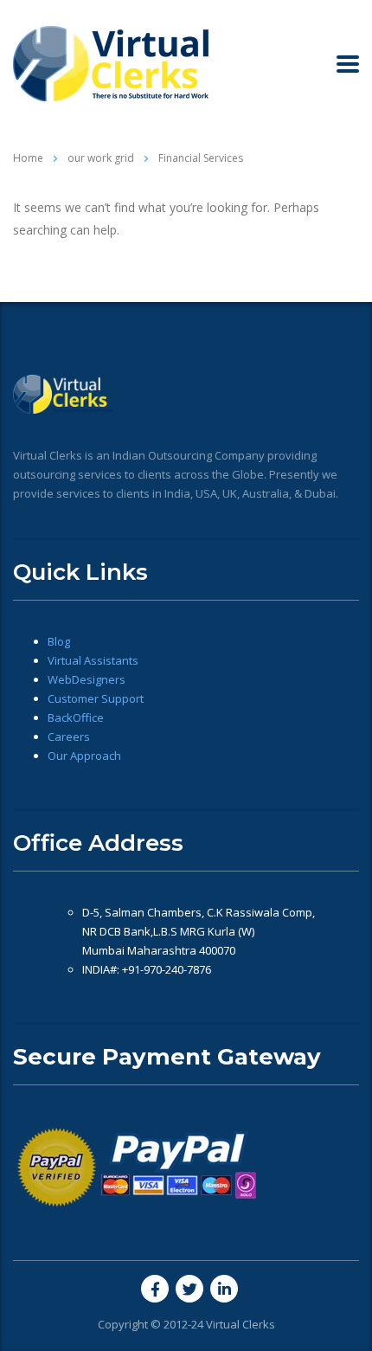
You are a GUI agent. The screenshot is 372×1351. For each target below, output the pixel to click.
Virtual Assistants (93, 660)
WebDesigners (86, 679)
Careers (69, 736)
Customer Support (96, 698)
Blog (59, 641)
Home (28, 158)
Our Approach (84, 755)
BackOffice (76, 717)
